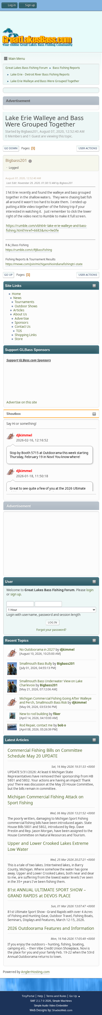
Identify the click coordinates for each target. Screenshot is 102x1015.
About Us (20, 314)
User (9, 582)
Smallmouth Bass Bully (35, 663)
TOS (19, 331)
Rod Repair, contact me (36, 725)
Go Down (11, 148)
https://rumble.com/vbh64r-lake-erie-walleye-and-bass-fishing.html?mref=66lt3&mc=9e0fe (46, 228)
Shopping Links (26, 335)
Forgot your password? (51, 630)
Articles (18, 310)
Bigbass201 (66, 663)
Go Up (8, 274)
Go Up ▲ (74, 996)
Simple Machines (62, 1000)
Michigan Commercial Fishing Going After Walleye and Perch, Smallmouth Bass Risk (55, 700)
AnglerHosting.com (35, 972)
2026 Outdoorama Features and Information (51, 928)
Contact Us (22, 326)
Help (40, 996)
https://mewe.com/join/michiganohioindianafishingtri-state (44, 264)
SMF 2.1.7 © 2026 (40, 1000)
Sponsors (21, 322)
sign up (15, 594)
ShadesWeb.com (62, 1010)
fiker (56, 714)
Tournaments (24, 302)
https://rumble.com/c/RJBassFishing (28, 250)
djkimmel (24, 435)
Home (16, 294)
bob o (62, 725)
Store (19, 339)
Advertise (22, 318)
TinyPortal (28, 996)
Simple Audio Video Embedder (51, 1005)
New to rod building (33, 714)
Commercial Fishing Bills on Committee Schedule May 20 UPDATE (45, 753)
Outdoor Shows (26, 306)
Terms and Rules (56, 996)
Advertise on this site (21, 402)
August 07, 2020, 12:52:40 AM (23, 178)
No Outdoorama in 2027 (37, 649)
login (89, 590)
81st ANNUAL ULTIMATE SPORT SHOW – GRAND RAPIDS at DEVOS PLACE (47, 892)
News (17, 298)
